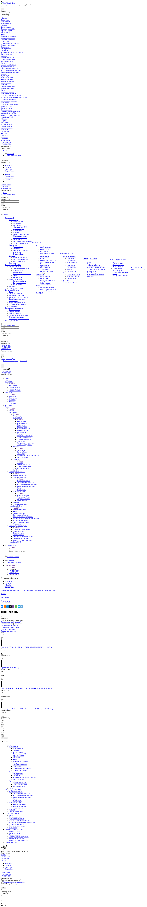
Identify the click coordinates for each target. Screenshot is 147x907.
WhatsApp (8, 169)
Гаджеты (20, 463)
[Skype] (19, 606)
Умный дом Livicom (19, 509)
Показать (4, 738)
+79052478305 (6, 140)
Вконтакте (8, 165)
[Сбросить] (2, 736)
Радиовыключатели (23, 481)
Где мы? (3, 860)
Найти (3, 888)
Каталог (11, 410)
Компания (12, 396)
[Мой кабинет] (2, 353)
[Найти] (2, 9)
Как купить (13, 385)
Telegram (8, 167)
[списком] (3, 633)
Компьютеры (21, 421)
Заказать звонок (14, 574)
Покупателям (5, 856)
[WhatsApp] (16, 606)
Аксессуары (21, 450)
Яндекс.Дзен (9, 171)
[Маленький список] (1, 634)
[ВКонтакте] (2, 606)
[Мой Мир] (7, 606)
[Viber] (13, 606)
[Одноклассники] (5, 606)
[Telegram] (21, 606)
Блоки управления (23, 495)
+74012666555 (6, 144)
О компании (5, 858)
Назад (13, 383)
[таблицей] (5, 633)
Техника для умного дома (21, 529)
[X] (10, 606)
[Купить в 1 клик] (2, 638)
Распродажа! (17, 416)
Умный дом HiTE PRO (20, 475)
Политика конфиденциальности (14, 882)
